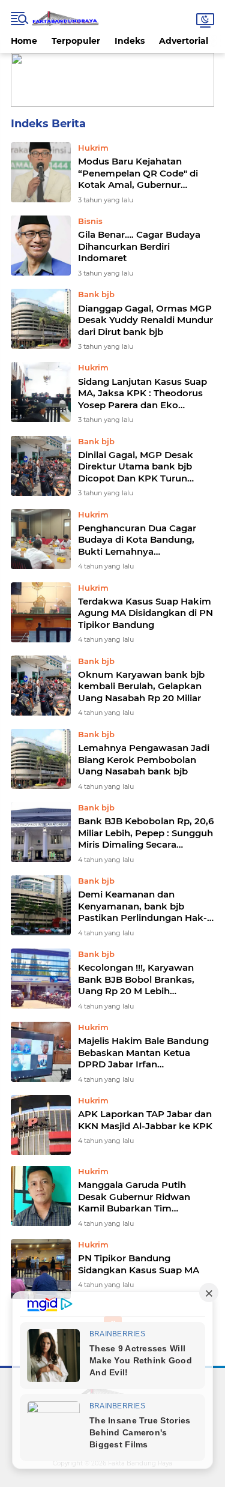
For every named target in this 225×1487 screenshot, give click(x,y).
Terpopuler (76, 40)
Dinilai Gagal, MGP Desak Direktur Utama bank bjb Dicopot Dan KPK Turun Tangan (135, 466)
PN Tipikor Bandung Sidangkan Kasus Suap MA (138, 1264)
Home (24, 40)
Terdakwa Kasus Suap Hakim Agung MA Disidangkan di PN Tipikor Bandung (145, 613)
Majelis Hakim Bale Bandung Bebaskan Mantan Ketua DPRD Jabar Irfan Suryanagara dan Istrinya (143, 1052)
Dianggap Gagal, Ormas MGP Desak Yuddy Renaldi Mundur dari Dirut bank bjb (145, 320)
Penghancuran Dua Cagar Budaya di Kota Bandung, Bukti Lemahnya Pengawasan (137, 540)
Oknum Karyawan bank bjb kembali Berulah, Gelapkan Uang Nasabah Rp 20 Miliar (141, 686)
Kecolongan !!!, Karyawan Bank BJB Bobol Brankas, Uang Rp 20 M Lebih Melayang (136, 979)
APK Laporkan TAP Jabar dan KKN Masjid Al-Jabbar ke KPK (145, 1120)
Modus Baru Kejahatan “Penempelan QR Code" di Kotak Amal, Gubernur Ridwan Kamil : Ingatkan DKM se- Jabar (138, 173)
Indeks (130, 40)
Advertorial (183, 40)
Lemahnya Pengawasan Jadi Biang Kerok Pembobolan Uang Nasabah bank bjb (143, 759)
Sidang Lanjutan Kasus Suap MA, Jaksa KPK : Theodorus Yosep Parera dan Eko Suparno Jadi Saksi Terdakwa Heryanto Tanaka (144, 393)
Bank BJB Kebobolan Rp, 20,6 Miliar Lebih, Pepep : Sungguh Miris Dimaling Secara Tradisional (146, 833)
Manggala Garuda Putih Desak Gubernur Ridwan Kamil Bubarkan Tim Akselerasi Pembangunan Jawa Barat (137, 1196)
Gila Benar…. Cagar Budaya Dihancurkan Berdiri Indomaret (139, 246)
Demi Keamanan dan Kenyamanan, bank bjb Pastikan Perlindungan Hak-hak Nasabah (142, 906)
